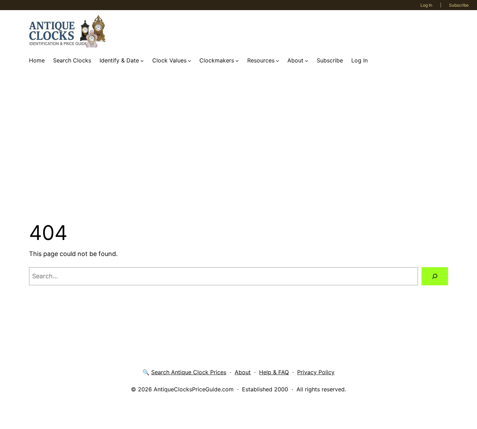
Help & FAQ (274, 372)
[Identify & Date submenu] (142, 60)
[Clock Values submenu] (189, 60)
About (243, 372)
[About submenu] (306, 60)
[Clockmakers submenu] (237, 60)
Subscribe (459, 5)
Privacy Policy (316, 372)
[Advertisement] (238, 144)
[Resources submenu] (277, 60)
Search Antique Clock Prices (188, 372)
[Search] (434, 276)
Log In (426, 5)
